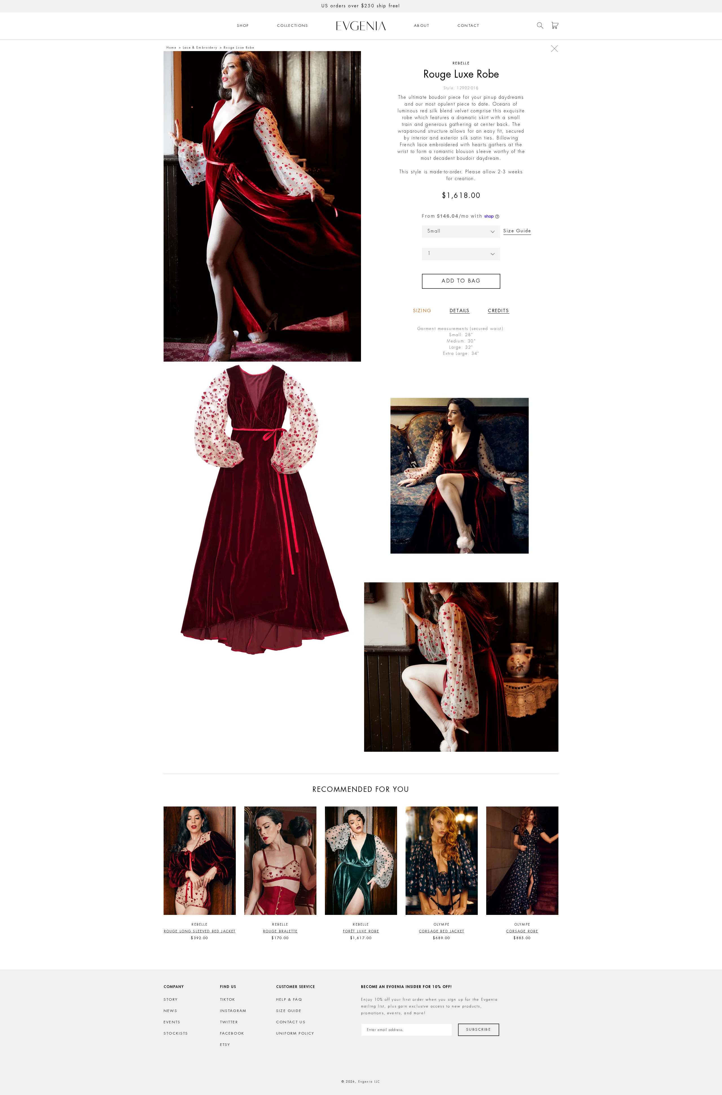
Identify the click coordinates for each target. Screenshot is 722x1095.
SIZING (422, 311)
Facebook (232, 1033)
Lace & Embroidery (200, 47)
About (421, 26)
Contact (468, 26)
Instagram (233, 1011)
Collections (292, 26)
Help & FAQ (289, 1000)
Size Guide (517, 231)
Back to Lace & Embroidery (554, 48)
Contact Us (291, 1022)
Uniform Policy (295, 1033)
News (170, 1011)
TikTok (227, 1000)
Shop (243, 26)
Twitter (229, 1022)
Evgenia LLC (369, 1081)
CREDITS (498, 311)
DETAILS (460, 311)
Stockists (176, 1033)
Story (171, 1000)
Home (171, 47)
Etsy (225, 1045)
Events (172, 1022)
